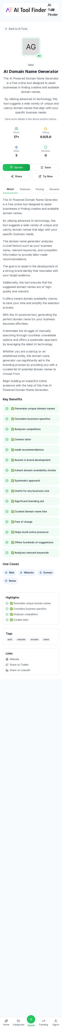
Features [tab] (25, 189)
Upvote (18, 167)
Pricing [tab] (40, 189)
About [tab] (10, 189)
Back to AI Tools (18, 28)
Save (48, 167)
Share (18, 176)
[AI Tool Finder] (26, 10)
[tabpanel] (31, 391)
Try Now (48, 176)
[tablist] (31, 189)
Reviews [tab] (55, 189)
